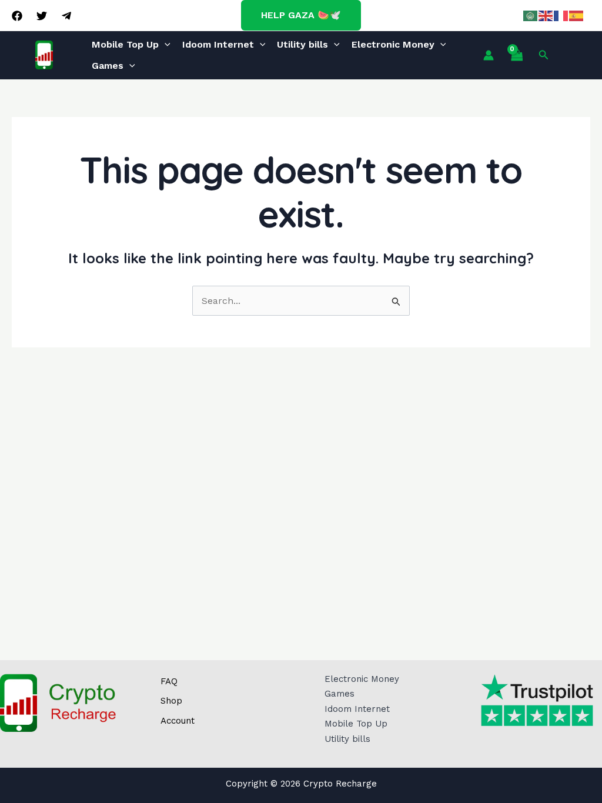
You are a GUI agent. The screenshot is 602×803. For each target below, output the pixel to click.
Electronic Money (393, 44)
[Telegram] (66, 16)
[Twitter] (41, 16)
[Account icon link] (488, 55)
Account (177, 720)
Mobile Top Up (125, 44)
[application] (164, 44)
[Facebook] (17, 16)
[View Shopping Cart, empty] (516, 55)
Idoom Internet (218, 44)
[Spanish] (576, 15)
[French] (561, 15)
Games (107, 65)
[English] (546, 15)
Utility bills (302, 44)
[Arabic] (531, 15)
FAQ (169, 681)
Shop (171, 700)
